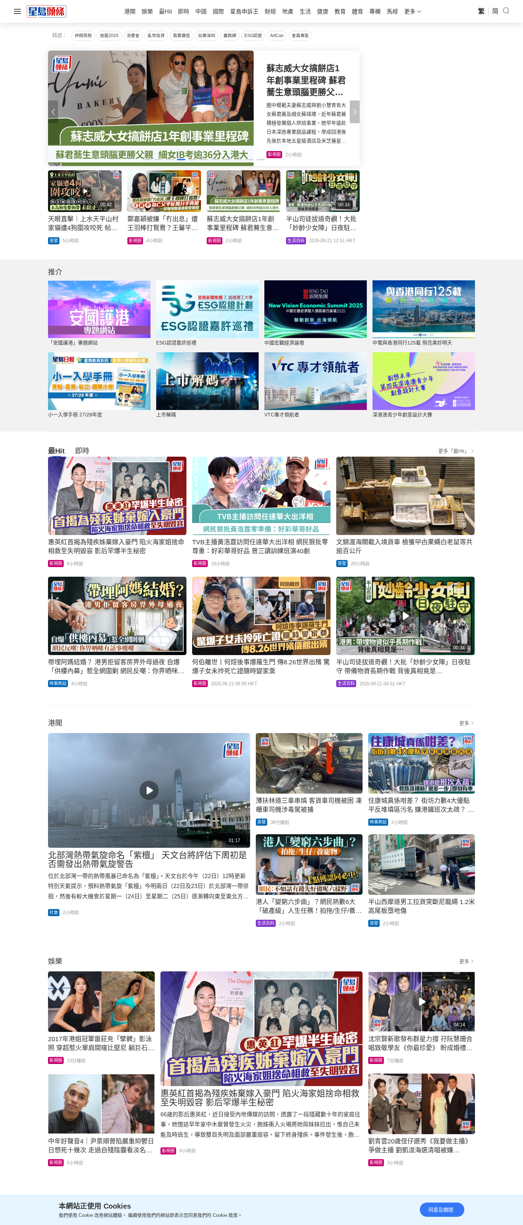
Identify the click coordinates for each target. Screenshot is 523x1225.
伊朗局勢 (83, 35)
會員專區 (300, 35)
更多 (464, 723)
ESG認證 (253, 35)
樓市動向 (296, 241)
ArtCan (277, 35)
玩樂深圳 (206, 35)
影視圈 (55, 563)
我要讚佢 (181, 35)
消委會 (133, 35)
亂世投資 (156, 35)
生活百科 (346, 683)
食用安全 (216, 241)
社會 (53, 912)
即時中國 (137, 241)
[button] (355, 111)
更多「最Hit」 (453, 451)
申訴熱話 (58, 241)
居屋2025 (109, 35)
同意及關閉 (440, 1210)
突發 (342, 563)
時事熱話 (58, 683)
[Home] (46, 11)
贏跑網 (229, 35)
